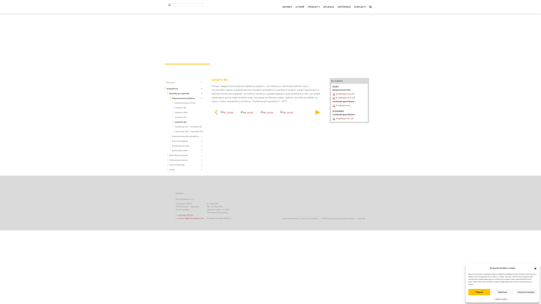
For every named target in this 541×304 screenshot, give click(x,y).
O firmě (300, 6)
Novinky (287, 6)
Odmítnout (502, 292)
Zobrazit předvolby (525, 292)
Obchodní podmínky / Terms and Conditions (300, 218)
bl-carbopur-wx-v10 (345, 93)
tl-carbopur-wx (343, 105)
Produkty (314, 6)
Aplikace (328, 6)
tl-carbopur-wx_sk (344, 118)
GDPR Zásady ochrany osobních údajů (338, 218)
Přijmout (479, 292)
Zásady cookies (501, 299)
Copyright (361, 218)
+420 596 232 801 (185, 215)
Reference (344, 6)
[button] (535, 268)
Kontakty (360, 6)
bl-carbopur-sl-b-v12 (345, 97)
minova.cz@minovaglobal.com (191, 218)
